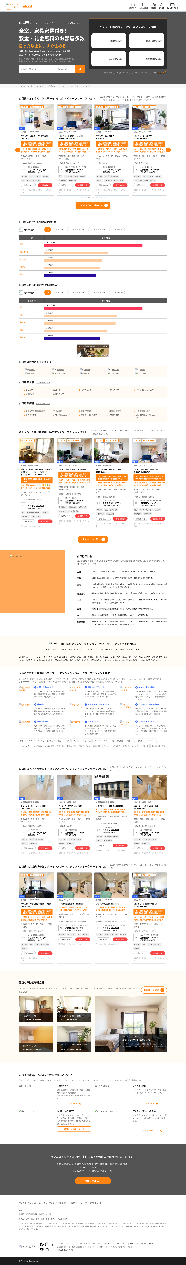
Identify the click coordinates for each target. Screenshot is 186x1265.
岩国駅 (142, 369)
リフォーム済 (24, 746)
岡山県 (34, 1213)
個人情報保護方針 (75, 1247)
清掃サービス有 (84, 746)
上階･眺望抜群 (37, 746)
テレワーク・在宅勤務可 (111, 746)
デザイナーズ (151, 741)
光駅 (21, 244)
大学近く (135, 746)
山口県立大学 (58, 394)
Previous (17, 150)
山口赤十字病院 (114, 411)
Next (168, 150)
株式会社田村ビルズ (74, 944)
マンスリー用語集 (146, 1243)
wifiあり (67, 741)
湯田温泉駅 (23, 251)
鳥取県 (21, 1213)
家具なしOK (51, 741)
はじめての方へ (62, 1243)
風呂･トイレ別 (109, 741)
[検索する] (80, 69)
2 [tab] (85, 197)
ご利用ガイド (72, 1103)
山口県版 (27, 5)
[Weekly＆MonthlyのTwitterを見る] (52, 1244)
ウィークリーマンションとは (104, 1243)
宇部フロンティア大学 (145, 390)
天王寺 (53, 1219)
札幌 (32, 1219)
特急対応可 (145, 746)
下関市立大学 (113, 390)
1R (47, 229)
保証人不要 (87, 741)
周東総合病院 (113, 415)
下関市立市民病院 (143, 411)
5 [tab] (97, 197)
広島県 (41, 1213)
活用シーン (134, 1243)
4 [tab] (93, 197)
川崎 (42, 1219)
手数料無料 (76, 741)
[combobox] (37, 69)
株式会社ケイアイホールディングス (36, 191)
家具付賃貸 (120, 741)
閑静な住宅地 (71, 746)
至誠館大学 (30, 394)
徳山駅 (22, 274)
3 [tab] (89, 197)
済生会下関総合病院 (89, 415)
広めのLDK (97, 741)
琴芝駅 (143, 373)
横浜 (37, 1219)
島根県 (28, 1213)
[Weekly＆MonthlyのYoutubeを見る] (42, 1249)
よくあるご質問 (148, 1103)
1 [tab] (81, 197)
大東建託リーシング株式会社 (39, 853)
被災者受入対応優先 (158, 746)
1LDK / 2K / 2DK (76, 229)
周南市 (22, 337)
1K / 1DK (59, 229)
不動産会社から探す (152, 990)
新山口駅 (115, 369)
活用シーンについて (72, 1128)
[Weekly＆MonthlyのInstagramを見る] (47, 1244)
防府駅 (32, 369)
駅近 (59, 741)
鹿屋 (47, 1219)
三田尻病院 (57, 411)
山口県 (48, 1213)
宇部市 (22, 322)
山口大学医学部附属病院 (35, 411)
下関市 (22, 329)
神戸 (66, 1219)
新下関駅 (23, 259)
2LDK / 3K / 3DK (97, 229)
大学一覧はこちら (43, 382)
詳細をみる (28, 185)
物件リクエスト (93, 1180)
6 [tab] (100, 197)
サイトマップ (89, 1247)
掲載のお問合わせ (63, 1250)
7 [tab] (104, 197)
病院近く (126, 746)
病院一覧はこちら (43, 403)
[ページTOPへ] (165, 1261)
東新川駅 (115, 373)
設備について (122, 1243)
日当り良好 (60, 746)
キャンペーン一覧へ (91, 539)
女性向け (23, 741)
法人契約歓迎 (49, 746)
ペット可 (41, 741)
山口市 (22, 314)
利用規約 (100, 1247)
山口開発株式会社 (35, 526)
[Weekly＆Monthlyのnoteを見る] (47, 1249)
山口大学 (29, 390)
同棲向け (32, 741)
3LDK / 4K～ (117, 229)
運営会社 (60, 1247)
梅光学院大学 (86, 390)
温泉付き (141, 741)
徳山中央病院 (86, 411)
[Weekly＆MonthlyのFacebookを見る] (42, 1244)
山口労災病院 (31, 415)
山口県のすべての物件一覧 (91, 205)
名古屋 (60, 1219)
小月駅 (32, 373)
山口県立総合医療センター (64, 415)
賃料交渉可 (96, 746)
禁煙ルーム (131, 741)
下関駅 (22, 266)
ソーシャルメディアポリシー (116, 1247)
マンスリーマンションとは (148, 1130)
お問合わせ (45, 185)
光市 (21, 307)
